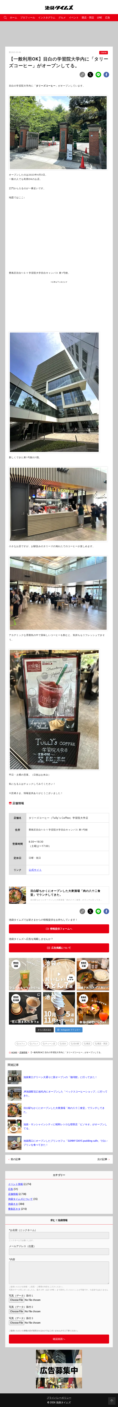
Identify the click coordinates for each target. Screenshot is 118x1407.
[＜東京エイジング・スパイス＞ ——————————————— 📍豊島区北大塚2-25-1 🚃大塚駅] (93, 974)
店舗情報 (103, 52)
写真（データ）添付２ (21, 1306)
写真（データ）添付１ (21, 1295)
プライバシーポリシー (59, 1397)
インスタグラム (46, 17)
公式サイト (35, 869)
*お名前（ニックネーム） (23, 1230)
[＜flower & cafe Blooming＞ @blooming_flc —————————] (25, 1008)
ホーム (13, 17)
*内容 (12, 1259)
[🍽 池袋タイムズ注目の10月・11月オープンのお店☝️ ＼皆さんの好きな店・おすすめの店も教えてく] (59, 1008)
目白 (64, 1043)
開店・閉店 (88, 17)
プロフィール (27, 17)
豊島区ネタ (14, 1208)
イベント (74, 17)
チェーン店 (50, 1043)
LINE (99, 17)
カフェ (22, 1043)
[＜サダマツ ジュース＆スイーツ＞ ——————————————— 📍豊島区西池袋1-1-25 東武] (25, 974)
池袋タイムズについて (20, 1199)
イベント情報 (15, 1184)
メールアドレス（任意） (22, 1246)
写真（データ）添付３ (21, 1318)
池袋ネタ (13, 1204)
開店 (88, 1043)
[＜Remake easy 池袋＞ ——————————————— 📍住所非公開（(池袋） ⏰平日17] (93, 1008)
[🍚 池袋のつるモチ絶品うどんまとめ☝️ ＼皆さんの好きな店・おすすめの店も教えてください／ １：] (59, 974)
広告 (107, 17)
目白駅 (76, 1043)
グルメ (62, 17)
